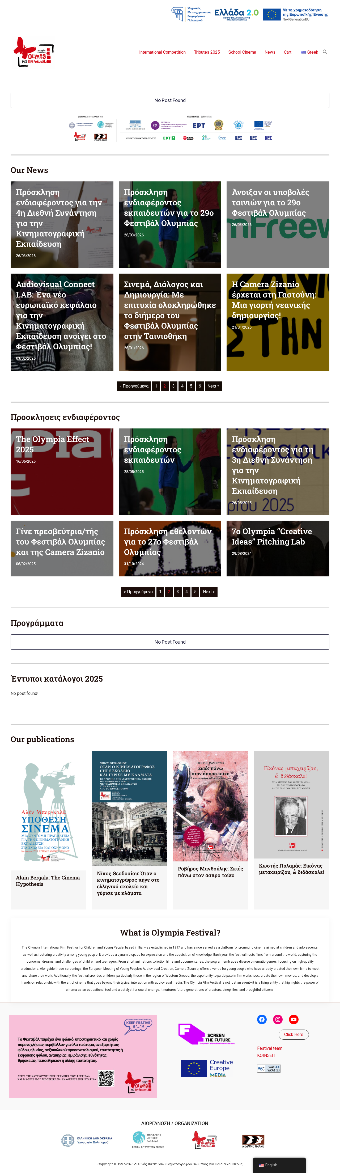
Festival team (269, 1048)
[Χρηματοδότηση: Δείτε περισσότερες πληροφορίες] (249, 14)
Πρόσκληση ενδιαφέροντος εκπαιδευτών (152, 449)
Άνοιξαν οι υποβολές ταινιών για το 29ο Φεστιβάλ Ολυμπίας (270, 202)
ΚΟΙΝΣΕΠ (266, 1055)
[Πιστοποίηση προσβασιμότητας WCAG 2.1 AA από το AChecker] (268, 1068)
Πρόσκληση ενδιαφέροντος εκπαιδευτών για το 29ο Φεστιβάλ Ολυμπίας (169, 207)
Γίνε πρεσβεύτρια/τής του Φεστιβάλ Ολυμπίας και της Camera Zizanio (60, 541)
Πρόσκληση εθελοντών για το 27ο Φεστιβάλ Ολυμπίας (167, 541)
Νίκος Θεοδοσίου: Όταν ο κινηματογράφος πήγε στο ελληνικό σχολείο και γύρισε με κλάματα (128, 883)
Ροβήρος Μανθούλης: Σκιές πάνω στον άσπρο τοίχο (210, 871)
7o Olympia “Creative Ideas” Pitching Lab (272, 536)
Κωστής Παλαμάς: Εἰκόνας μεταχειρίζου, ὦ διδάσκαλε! (291, 869)
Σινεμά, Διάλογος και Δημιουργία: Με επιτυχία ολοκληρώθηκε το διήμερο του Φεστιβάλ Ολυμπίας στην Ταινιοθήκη (170, 310)
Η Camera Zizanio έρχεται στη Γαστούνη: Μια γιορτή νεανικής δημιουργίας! (274, 299)
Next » (213, 386)
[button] (325, 52)
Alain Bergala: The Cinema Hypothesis (48, 880)
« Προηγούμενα (134, 386)
